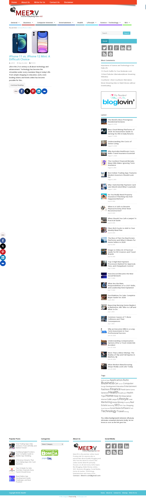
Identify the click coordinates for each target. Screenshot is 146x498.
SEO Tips (123, 405)
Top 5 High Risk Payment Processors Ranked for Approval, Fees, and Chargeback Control (122, 264)
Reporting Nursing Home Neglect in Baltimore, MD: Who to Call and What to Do (122, 307)
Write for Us (39, 2)
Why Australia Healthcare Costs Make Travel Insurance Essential (121, 152)
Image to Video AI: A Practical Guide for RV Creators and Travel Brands (122, 252)
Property (127, 402)
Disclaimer (68, 2)
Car (116, 383)
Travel (120, 411)
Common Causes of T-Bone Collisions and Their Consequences (119, 319)
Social (105, 41)
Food (123, 389)
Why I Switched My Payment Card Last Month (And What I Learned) (122, 186)
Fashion (105, 389)
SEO (126, 22)
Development (111, 386)
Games (132, 390)
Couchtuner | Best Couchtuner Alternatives (116, 80)
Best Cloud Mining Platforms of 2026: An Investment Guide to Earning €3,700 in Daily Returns (121, 131)
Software (125, 408)
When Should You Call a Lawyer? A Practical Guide (122, 219)
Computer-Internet (45, 22)
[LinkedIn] (39, 91)
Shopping (129, 405)
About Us (25, 2)
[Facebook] (22, 91)
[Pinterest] (33, 91)
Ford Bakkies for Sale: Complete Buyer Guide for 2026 (121, 296)
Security (110, 405)
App (108, 380)
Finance (115, 389)
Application (116, 379)
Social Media (115, 408)
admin (13, 63)
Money (120, 402)
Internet (104, 399)
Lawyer (114, 399)
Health (80, 22)
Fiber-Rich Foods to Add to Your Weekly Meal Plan (121, 229)
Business (27, 22)
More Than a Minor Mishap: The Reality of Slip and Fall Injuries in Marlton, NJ (121, 355)
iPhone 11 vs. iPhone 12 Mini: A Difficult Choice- (29, 57)
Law (109, 399)
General (14, 22)
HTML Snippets (63, 496)
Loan (130, 399)
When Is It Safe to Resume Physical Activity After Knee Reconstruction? (119, 208)
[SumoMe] (44, 91)
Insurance (126, 396)
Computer (128, 383)
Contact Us (55, 2)
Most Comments (108, 60)
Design (103, 386)
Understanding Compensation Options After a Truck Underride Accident (121, 343)
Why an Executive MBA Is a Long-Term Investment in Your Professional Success (121, 331)
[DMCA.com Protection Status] (49, 456)
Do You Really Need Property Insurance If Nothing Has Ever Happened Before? (120, 196)
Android (103, 380)
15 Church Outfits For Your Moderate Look (116, 71)
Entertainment (65, 22)
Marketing (106, 402)
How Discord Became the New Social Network (120, 274)
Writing (126, 411)
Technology (108, 411)
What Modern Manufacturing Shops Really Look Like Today (120, 365)
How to (117, 395)
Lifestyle (90, 22)
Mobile (33, 63)
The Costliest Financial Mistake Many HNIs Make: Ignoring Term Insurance (121, 163)
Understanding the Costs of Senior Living (120, 142)
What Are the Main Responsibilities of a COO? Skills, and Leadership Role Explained (122, 285)
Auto (126, 379)
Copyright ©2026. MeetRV (17, 493)
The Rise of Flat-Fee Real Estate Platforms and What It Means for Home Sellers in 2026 (122, 240)
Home (14, 2)
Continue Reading (17, 85)
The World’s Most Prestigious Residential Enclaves (120, 121)
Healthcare (122, 393)
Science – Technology (109, 22)
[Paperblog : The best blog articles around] (46, 460)
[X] (27, 91)
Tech (131, 408)
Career (121, 383)
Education (120, 386)
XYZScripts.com (82, 496)
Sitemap (125, 493)
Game (127, 389)
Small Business (105, 408)
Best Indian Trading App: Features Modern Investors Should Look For (122, 175)
